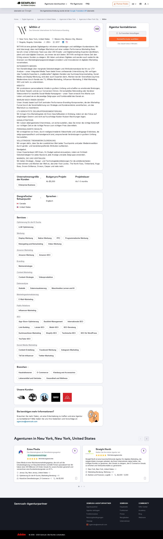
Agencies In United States (46, 19)
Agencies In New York (68, 19)
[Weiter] (146, 439)
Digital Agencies (28, 19)
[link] (76, 4)
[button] (134, 4)
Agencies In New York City (88, 19)
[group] (81, 462)
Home (16, 19)
